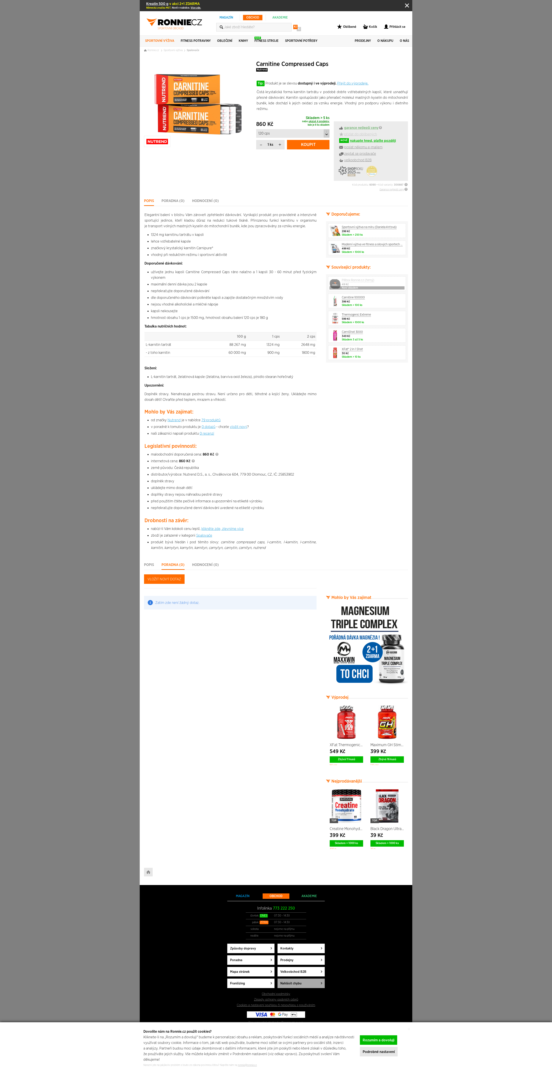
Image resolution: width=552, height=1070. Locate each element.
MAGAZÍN (226, 17)
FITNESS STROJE (266, 39)
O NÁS (404, 40)
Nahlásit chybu (290, 983)
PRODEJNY (363, 40)
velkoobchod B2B (358, 160)
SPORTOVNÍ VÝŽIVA (159, 40)
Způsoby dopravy (243, 948)
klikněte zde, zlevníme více (222, 529)
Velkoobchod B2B (293, 971)
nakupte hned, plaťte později (368, 141)
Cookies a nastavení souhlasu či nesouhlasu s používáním (276, 1005)
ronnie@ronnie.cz (247, 1065)
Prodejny (286, 960)
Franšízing (237, 983)
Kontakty (286, 948)
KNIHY (243, 40)
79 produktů (211, 420)
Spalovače (193, 50)
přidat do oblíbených (360, 134)
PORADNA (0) (173, 201)
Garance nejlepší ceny (392, 189)
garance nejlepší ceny (361, 128)
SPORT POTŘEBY (301, 40)
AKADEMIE (280, 17)
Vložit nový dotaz (164, 579)
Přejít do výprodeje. (353, 83)
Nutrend (262, 69)
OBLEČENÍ (224, 40)
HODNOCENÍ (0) (205, 201)
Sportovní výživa (173, 50)
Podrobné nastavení (379, 1052)
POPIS (149, 201)
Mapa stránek (240, 971)
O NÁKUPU (385, 40)
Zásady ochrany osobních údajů (276, 999)
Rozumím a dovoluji (378, 1040)
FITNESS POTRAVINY (196, 40)
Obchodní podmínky (276, 994)
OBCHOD (252, 17)
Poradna (236, 960)
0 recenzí (207, 433)
